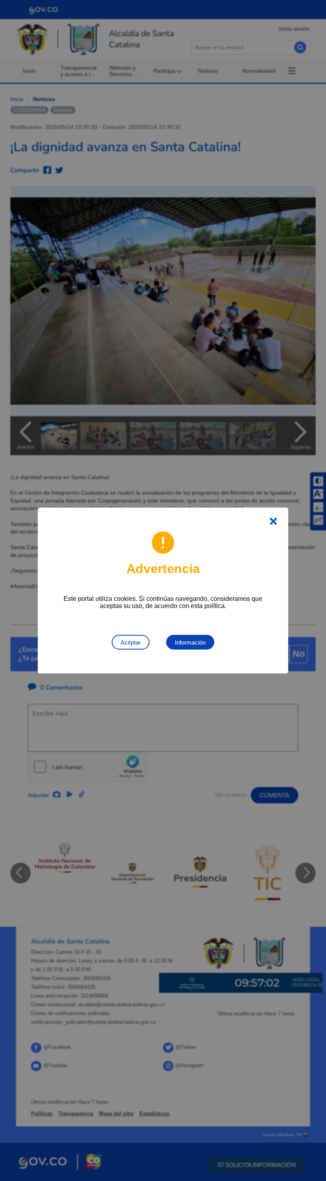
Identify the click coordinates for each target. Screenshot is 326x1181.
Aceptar (130, 642)
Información (190, 642)
